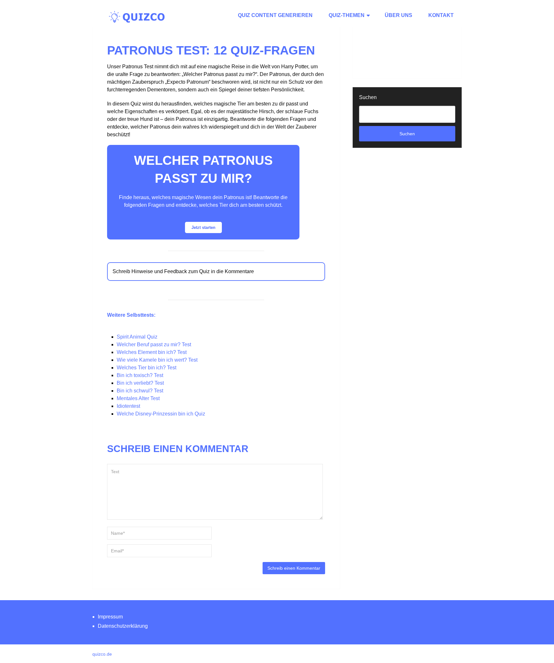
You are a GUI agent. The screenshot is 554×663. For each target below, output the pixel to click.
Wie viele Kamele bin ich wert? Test (157, 360)
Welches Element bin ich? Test (152, 352)
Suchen (368, 97)
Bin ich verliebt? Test (140, 383)
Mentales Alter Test (138, 398)
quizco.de (102, 654)
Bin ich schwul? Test (140, 390)
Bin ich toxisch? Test (140, 375)
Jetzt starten (203, 227)
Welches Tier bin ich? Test (146, 367)
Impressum (110, 616)
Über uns (398, 15)
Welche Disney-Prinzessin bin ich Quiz (161, 413)
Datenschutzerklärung (123, 626)
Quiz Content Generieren (275, 15)
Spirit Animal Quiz (137, 337)
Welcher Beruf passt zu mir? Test (154, 344)
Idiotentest (128, 406)
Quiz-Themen (347, 15)
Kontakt (441, 15)
